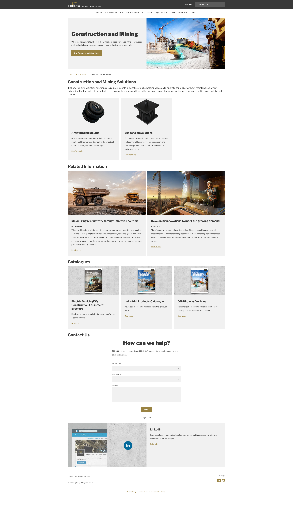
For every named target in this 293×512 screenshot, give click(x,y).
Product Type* (116, 364)
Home (70, 74)
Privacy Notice (143, 492)
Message (115, 385)
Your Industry (81, 74)
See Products (77, 151)
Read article (76, 250)
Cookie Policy (131, 492)
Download (75, 323)
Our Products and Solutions (86, 53)
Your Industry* (116, 374)
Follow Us (154, 444)
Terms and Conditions (158, 492)
